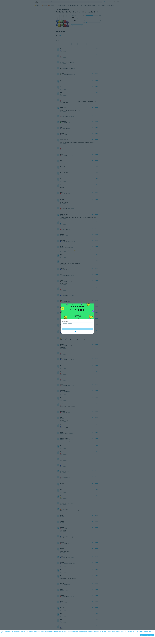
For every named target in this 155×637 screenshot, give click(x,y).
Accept (142, 635)
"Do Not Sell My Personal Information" (146, 631)
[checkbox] (62, 325)
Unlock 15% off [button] (77, 328)
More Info (151, 635)
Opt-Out (146, 635)
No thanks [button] (77, 331)
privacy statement (48, 631)
